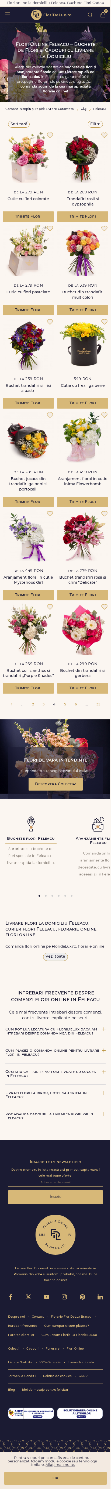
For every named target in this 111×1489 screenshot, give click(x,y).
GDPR (83, 1376)
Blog (12, 1390)
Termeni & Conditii (22, 1376)
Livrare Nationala (81, 1362)
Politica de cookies (57, 1376)
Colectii (14, 1348)
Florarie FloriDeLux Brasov (71, 1316)
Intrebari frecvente (23, 1326)
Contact (38, 1316)
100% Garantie (50, 1362)
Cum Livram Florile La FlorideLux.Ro (69, 1335)
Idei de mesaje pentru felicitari (45, 1390)
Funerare (53, 1348)
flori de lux (51, 14)
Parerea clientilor (21, 1335)
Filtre (95, 124)
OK (55, 1478)
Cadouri (32, 1348)
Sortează (19, 124)
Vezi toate (55, 957)
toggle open (8, 15)
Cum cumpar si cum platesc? (67, 1326)
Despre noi (17, 1316)
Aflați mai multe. (60, 1465)
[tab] (39, 896)
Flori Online (75, 1348)
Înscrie (55, 1197)
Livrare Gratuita (20, 1362)
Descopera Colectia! (55, 784)
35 (98, 704)
